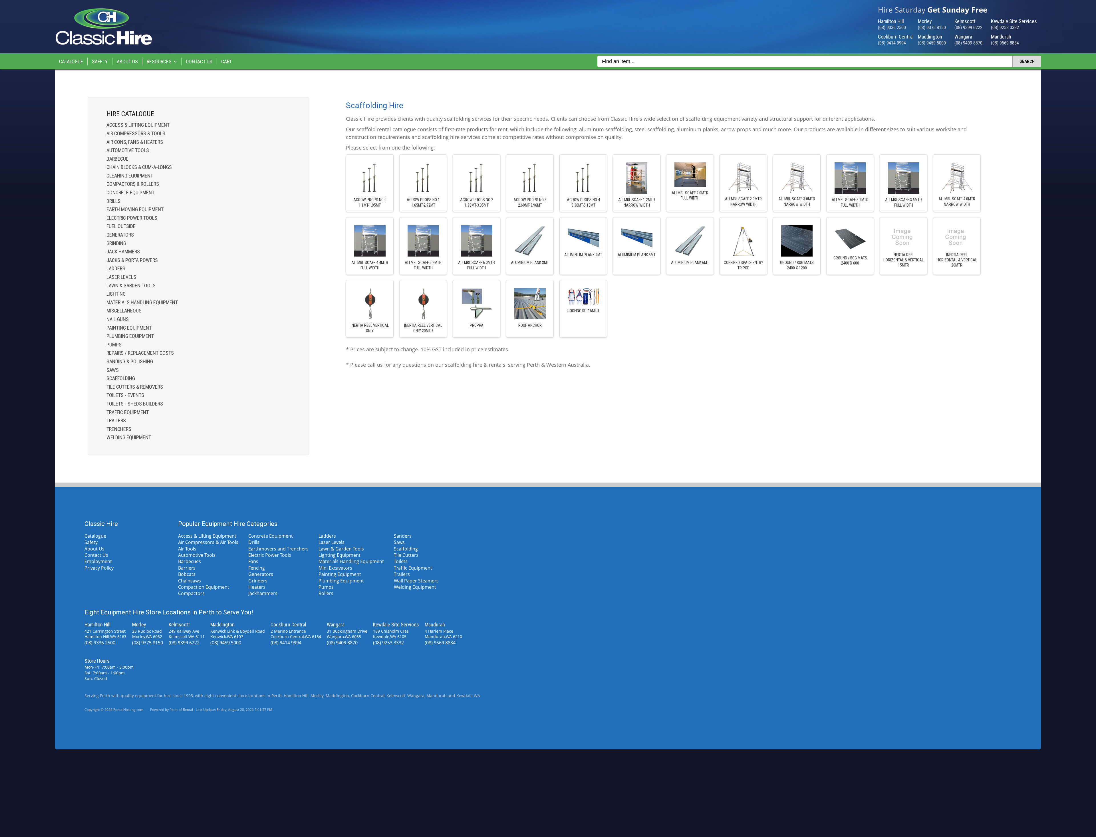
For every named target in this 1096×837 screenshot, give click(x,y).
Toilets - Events (125, 395)
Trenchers (118, 429)
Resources (159, 61)
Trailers (116, 420)
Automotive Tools (127, 150)
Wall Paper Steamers (416, 581)
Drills (113, 201)
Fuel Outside (121, 226)
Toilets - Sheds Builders (134, 404)
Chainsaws (189, 581)
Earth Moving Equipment (135, 209)
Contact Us (199, 61)
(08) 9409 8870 (968, 43)
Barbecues (189, 561)
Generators (120, 235)
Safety (100, 61)
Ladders (115, 268)
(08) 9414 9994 (892, 43)
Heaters (256, 587)
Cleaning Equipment (129, 176)
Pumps (114, 345)
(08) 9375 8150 (932, 27)
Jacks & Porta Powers (132, 260)
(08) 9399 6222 (968, 27)
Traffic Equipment (127, 412)
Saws (112, 370)
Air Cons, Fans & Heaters (134, 142)
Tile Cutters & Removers (134, 387)
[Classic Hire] (104, 43)
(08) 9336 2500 (892, 27)
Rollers (326, 593)
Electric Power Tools (131, 218)
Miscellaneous (124, 311)
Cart (226, 61)
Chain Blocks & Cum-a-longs (139, 167)
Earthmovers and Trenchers (278, 549)
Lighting (116, 294)
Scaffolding (120, 378)
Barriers (187, 568)
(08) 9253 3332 (1005, 27)
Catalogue (71, 61)
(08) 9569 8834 (1005, 43)
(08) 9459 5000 (932, 43)
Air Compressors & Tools (135, 133)
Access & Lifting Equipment (138, 125)
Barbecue (117, 159)
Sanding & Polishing (129, 361)
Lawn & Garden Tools (131, 286)
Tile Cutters (406, 555)
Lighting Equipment (339, 555)
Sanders (403, 536)
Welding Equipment (128, 437)
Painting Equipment (129, 328)
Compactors (191, 593)
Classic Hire (101, 523)
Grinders (257, 581)
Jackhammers (262, 593)
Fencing (256, 568)
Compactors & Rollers (132, 184)
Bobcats (187, 574)
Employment (98, 561)
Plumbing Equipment (130, 336)
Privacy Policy (99, 568)
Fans (253, 561)
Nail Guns (117, 319)
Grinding (116, 243)
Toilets (401, 561)
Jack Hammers (123, 252)
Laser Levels (121, 277)
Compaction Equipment (203, 587)
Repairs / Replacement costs (140, 353)
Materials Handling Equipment (142, 302)
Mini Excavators (335, 568)
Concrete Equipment (130, 192)
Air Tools (187, 549)
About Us (127, 61)
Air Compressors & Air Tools (208, 542)
